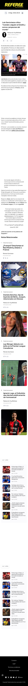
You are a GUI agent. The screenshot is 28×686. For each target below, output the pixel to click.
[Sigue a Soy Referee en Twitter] (8, 677)
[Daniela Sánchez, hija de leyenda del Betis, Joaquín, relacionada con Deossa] (14, 324)
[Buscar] (5, 13)
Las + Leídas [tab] (5, 460)
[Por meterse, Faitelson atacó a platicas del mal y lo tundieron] (6, 497)
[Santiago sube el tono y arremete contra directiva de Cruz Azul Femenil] (6, 488)
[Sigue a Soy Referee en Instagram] (11, 677)
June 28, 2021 (14, 227)
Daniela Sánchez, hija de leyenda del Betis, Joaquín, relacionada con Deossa (14, 297)
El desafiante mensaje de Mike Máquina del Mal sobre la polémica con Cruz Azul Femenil (18, 515)
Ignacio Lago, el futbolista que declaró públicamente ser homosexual (14, 395)
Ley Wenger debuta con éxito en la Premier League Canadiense (14, 346)
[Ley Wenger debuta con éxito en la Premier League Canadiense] (14, 373)
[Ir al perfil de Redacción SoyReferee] (4, 34)
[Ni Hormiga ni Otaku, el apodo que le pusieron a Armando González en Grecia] (6, 469)
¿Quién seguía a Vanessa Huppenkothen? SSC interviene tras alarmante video (18, 505)
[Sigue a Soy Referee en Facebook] (6, 677)
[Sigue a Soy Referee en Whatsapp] (14, 675)
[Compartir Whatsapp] (11, 40)
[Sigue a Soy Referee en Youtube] (13, 677)
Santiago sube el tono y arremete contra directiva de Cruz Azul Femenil (18, 486)
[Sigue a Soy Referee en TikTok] (16, 677)
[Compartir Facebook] (3, 40)
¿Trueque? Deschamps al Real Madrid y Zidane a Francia (13, 248)
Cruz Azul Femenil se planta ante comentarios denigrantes (18, 477)
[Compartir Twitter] (7, 40)
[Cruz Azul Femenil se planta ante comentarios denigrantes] (6, 479)
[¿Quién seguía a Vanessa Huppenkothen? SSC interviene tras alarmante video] (6, 506)
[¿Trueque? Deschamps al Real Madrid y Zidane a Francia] (14, 275)
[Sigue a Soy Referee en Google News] (20, 677)
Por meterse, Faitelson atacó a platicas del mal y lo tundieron (18, 495)
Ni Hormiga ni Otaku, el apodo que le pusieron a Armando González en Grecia (18, 469)
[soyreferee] (14, 5)
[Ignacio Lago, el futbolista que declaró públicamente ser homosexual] (14, 422)
